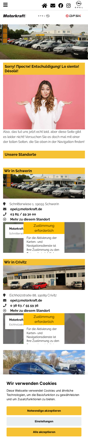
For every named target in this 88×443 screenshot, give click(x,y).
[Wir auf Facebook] (60, 5)
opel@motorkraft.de (26, 209)
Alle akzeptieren (44, 432)
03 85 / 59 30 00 (23, 214)
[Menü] (5, 5)
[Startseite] (44, 5)
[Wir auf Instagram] (68, 5)
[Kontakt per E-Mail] (52, 5)
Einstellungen (44, 421)
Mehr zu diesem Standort (30, 219)
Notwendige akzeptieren (44, 410)
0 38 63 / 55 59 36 (24, 305)
